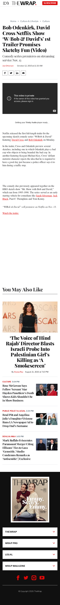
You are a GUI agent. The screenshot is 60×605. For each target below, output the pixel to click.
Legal (9, 554)
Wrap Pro (11, 543)
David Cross (18, 139)
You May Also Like (22, 289)
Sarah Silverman (44, 195)
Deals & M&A (9, 436)
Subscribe (50, 3)
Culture (46, 21)
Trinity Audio (31, 122)
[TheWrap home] (24, 3)
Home (13, 21)
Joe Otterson (7, 66)
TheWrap (11, 531)
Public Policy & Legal (13, 411)
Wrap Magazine (15, 565)
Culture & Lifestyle (29, 21)
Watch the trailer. (10, 213)
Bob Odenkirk (36, 139)
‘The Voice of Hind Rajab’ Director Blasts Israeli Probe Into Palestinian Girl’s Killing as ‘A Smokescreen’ (30, 351)
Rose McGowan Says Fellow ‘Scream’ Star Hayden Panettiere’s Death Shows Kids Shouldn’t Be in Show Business (18, 393)
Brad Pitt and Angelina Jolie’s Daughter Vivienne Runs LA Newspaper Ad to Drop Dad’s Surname (17, 420)
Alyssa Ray (18, 372)
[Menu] (5, 3)
